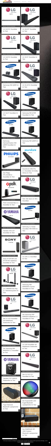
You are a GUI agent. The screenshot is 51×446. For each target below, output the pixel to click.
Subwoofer (14, 375)
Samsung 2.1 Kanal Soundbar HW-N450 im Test (30, 229)
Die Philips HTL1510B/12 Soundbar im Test (9, 175)
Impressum (30, 1)
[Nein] (49, 442)
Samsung (33, 281)
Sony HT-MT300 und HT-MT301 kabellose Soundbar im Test (10, 261)
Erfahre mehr (27, 443)
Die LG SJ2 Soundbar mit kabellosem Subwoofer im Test (10, 320)
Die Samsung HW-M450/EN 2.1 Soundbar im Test (10, 350)
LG (12, 285)
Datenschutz (24, 1)
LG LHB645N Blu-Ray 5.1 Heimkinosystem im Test (10, 290)
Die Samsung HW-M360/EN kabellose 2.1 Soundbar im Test (30, 316)
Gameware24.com (17, 1)
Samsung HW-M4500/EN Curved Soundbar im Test (28, 286)
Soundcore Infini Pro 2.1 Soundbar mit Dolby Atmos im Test (30, 171)
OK (22, 443)
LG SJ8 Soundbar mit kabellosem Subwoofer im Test (29, 346)
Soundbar (13, 255)
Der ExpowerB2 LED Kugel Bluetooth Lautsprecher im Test (29, 403)
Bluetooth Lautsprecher (11, 26)
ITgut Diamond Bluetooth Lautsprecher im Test (10, 407)
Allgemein (4, 26)
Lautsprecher (9, 255)
